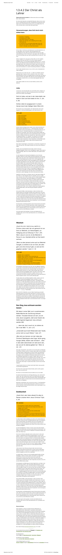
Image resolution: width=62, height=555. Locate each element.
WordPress (56, 552)
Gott (21, 538)
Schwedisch (41, 542)
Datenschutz (27, 538)
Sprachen (32, 538)
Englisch (21, 542)
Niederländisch (31, 542)
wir (19, 538)
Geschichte (34, 535)
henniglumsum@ (30, 526)
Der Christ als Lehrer (27, 531)
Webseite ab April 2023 (8, 2)
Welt (23, 538)
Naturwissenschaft (27, 535)
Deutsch (18, 542)
